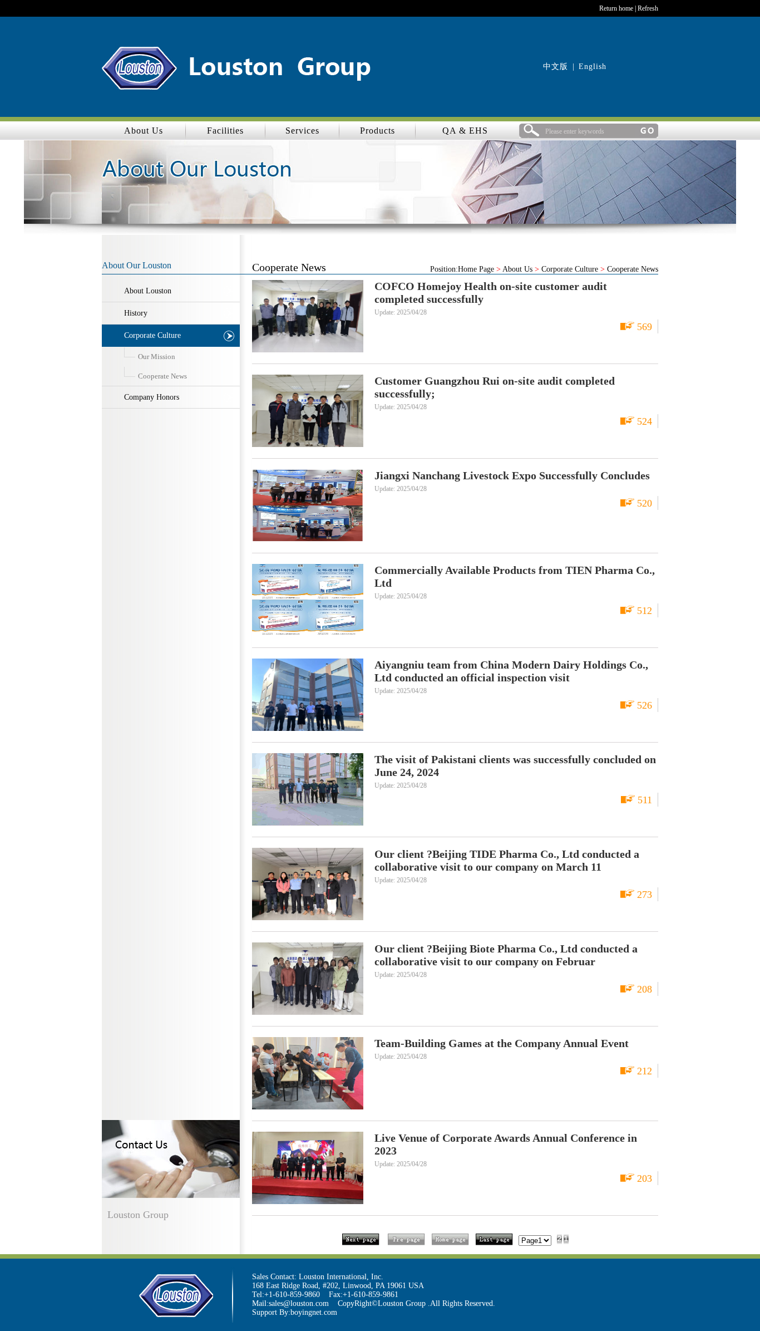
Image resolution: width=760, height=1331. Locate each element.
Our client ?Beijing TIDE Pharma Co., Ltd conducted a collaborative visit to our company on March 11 (506, 860)
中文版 (555, 66)
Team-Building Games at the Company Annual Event (501, 1043)
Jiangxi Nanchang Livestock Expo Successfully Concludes (512, 475)
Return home (616, 8)
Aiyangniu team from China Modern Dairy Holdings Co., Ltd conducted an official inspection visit (511, 671)
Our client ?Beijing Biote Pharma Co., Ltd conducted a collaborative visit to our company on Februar (506, 954)
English (592, 66)
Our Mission (156, 356)
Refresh (648, 8)
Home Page (476, 269)
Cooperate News (162, 376)
